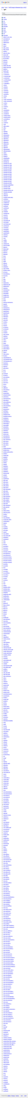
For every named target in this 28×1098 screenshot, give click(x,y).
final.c (4, 343)
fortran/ (5, 24)
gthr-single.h (6, 500)
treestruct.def (6, 1030)
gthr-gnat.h (6, 485)
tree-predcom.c (7, 920)
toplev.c (5, 849)
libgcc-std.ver (6, 605)
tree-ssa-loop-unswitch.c (9, 966)
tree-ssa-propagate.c (8, 980)
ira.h (4, 583)
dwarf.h (5, 304)
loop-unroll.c (6, 626)
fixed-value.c (6, 347)
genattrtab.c (6, 393)
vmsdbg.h (5, 1082)
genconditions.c (7, 402)
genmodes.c (6, 423)
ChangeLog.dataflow (8, 185)
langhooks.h (6, 598)
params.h (5, 687)
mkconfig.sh (6, 646)
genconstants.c (7, 405)
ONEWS (5, 663)
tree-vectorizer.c (7, 1019)
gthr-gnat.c (6, 484)
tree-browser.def (7, 859)
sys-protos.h (6, 829)
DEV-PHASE (6, 268)
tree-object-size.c (7, 909)
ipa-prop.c (5, 548)
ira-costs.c (5, 574)
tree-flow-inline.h (7, 882)
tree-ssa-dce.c (6, 941)
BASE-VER (5, 55)
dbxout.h (5, 254)
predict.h (5, 701)
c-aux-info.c (6, 72)
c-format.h (5, 92)
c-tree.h (5, 120)
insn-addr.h (6, 533)
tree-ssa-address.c (7, 930)
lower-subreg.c (6, 630)
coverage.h (6, 229)
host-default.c (6, 517)
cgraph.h (5, 156)
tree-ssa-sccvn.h (7, 987)
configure (5, 211)
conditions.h (6, 202)
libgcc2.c (5, 606)
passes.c (5, 688)
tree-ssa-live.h (6, 952)
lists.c (4, 615)
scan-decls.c (6, 770)
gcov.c (4, 384)
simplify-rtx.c (6, 802)
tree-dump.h (6, 879)
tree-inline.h (6, 889)
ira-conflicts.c (6, 573)
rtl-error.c (5, 752)
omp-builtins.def (7, 660)
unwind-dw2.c (6, 1050)
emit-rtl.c (5, 318)
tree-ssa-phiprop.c (7, 977)
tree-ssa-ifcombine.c (8, 948)
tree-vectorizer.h (7, 1021)
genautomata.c (7, 395)
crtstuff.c (5, 236)
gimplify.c (5, 459)
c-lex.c (4, 97)
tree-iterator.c (6, 893)
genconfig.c (6, 403)
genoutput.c (6, 428)
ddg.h (4, 261)
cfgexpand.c (6, 136)
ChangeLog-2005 (7, 177)
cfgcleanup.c (6, 135)
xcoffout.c (5, 1089)
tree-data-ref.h (6, 874)
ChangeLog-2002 (7, 172)
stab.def (5, 813)
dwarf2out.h (6, 313)
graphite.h (5, 471)
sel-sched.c (6, 799)
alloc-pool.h (6, 49)
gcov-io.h (5, 380)
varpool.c (5, 1068)
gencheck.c (6, 396)
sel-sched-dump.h (7, 793)
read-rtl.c (5, 719)
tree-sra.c (5, 929)
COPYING (5, 218)
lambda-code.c (6, 587)
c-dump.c (5, 87)
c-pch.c (5, 108)
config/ (5, 19)
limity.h (5, 614)
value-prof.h (6, 1062)
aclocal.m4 (6, 40)
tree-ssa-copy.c (7, 938)
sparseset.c (6, 806)
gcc (6, 7)
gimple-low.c (6, 450)
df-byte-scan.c (6, 270)
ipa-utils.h (5, 566)
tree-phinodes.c (7, 918)
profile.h (5, 715)
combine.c (5, 199)
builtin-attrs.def (7, 65)
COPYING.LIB (6, 220)
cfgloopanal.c (6, 149)
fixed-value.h (6, 348)
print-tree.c (6, 711)
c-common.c (6, 74)
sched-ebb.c (6, 779)
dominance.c (6, 290)
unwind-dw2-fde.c (7, 1046)
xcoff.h (5, 1087)
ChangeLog (6, 161)
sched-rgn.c (6, 783)
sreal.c (4, 809)
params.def (6, 685)
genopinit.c (6, 427)
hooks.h (5, 516)
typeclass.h (6, 1034)
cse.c (4, 238)
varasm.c (5, 1066)
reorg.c (5, 747)
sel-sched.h (6, 800)
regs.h (4, 738)
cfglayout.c (6, 142)
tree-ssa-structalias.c (8, 991)
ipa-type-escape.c (7, 560)
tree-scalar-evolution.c (8, 925)
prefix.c (5, 703)
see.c (4, 790)
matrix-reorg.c (6, 638)
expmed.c (5, 338)
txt (22, 1095)
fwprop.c (5, 366)
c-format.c (5, 90)
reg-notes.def (6, 729)
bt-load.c (5, 63)
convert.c (5, 215)
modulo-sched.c (7, 654)
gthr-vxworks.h (6, 505)
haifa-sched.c (6, 510)
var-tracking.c (6, 1064)
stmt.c (4, 820)
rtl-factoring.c (6, 754)
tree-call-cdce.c (7, 861)
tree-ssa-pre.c (6, 979)
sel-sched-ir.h (6, 797)
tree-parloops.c (7, 914)
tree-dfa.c (5, 875)
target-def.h (6, 834)
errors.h (5, 325)
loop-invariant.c (7, 622)
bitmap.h (5, 62)
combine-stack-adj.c (8, 197)
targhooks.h (6, 840)
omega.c (5, 656)
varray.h (5, 1071)
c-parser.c (5, 106)
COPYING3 (6, 222)
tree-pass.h (6, 916)
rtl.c (4, 756)
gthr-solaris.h (6, 501)
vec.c (4, 1073)
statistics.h (5, 818)
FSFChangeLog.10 (7, 359)
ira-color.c (5, 571)
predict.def (5, 699)
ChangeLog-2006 (7, 179)
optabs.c (5, 669)
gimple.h (5, 457)
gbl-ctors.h (5, 368)
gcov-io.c (5, 379)
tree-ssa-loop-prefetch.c (9, 964)
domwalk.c (6, 291)
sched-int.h (6, 781)
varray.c (5, 1069)
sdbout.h (5, 788)
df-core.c (5, 272)
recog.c (5, 726)
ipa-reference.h (7, 555)
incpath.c (5, 526)
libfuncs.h (5, 603)
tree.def (5, 1027)
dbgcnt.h (5, 250)
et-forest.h (5, 329)
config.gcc (5, 206)
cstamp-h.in (6, 243)
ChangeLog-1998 (7, 165)
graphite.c (5, 469)
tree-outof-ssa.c (7, 913)
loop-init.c (5, 621)
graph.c (5, 462)
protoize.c (5, 717)
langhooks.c (6, 596)
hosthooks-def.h (7, 519)
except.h (5, 332)
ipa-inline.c (5, 546)
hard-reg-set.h (6, 512)
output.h (5, 681)
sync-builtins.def (7, 827)
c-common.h (6, 78)
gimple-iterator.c (7, 448)
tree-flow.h (6, 884)
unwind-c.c (5, 1035)
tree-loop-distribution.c (8, 897)
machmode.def (7, 631)
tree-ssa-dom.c (7, 943)
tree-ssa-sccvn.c (7, 986)
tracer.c (5, 852)
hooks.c (5, 514)
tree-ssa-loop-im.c (7, 955)
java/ (4, 28)
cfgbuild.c (5, 133)
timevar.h (5, 845)
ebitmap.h (5, 316)
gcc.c (4, 370)
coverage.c (6, 227)
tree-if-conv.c (6, 886)
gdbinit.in (5, 387)
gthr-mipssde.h (7, 489)
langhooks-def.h (7, 594)
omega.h (5, 658)
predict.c (5, 697)
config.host (6, 208)
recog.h (5, 728)
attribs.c (5, 51)
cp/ (4, 21)
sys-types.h (6, 831)
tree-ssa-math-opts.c (8, 970)
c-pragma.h (6, 113)
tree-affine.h (6, 856)
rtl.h (4, 760)
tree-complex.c (7, 870)
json (25, 1095)
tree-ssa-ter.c (6, 995)
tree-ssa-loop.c (7, 968)
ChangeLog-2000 (7, 169)
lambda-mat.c (6, 589)
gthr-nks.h (5, 491)
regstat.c (5, 740)
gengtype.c (6, 418)
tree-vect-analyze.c (7, 1012)
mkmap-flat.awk (7, 647)
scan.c (4, 774)
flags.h (4, 352)
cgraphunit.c (6, 160)
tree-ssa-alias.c (7, 932)
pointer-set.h (6, 692)
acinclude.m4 (6, 39)
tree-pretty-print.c (7, 922)
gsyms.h (5, 477)
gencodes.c (6, 400)
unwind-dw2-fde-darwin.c (9, 1043)
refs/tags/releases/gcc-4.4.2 (17, 7)
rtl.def (4, 758)
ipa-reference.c (7, 553)
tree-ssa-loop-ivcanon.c (9, 957)
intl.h (4, 542)
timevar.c (5, 841)
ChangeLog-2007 (7, 181)
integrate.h (6, 539)
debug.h (5, 265)
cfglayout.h (6, 144)
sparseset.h (6, 808)
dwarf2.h (5, 306)
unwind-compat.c (7, 1037)
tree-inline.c (6, 888)
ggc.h (4, 446)
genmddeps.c (6, 421)
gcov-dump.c (6, 377)
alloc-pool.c (6, 47)
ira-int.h (5, 578)
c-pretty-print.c (6, 115)
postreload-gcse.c (7, 694)
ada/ (4, 17)
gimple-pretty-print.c (8, 452)
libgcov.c (5, 610)
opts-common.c (7, 676)
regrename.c (6, 736)
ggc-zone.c (6, 444)
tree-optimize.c (7, 911)
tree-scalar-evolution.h (8, 927)
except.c (5, 331)
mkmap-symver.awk (8, 649)
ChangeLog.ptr (6, 188)
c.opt (4, 124)
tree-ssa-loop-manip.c (8, 961)
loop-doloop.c (6, 619)
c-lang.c (5, 96)
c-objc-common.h (7, 101)
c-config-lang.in (7, 80)
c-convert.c (6, 81)
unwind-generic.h (7, 1053)
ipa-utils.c (5, 564)
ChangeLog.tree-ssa (8, 190)
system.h (5, 833)
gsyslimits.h (6, 478)
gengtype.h (6, 420)
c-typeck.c (5, 122)
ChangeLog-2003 (7, 174)
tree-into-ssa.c (6, 891)
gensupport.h (6, 437)
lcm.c (4, 601)
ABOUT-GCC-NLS (7, 37)
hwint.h (5, 523)
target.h (5, 836)
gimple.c (5, 453)
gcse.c (4, 386)
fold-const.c (6, 354)
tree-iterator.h (6, 895)
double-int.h (6, 297)
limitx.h (5, 612)
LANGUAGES (6, 599)
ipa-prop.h (5, 549)
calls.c (4, 128)
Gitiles (9, 1095)
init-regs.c (5, 530)
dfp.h (4, 281)
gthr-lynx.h (5, 487)
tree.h (4, 1028)
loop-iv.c (5, 624)
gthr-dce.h (5, 482)
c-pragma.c (6, 111)
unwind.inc (5, 1059)
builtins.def (6, 71)
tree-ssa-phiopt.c (7, 975)
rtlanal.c (5, 761)
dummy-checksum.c (8, 302)
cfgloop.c (5, 145)
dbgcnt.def (5, 249)
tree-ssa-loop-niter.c (8, 963)
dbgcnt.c (5, 247)
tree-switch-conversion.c (9, 1009)
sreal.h (4, 811)
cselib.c (5, 240)
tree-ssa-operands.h (8, 973)
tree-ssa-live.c (6, 950)
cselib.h (5, 241)
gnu (2, 7)
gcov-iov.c (5, 382)
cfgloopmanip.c (7, 151)
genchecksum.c (7, 398)
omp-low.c (5, 662)
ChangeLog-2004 (7, 176)
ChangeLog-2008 (7, 183)
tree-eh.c (5, 881)
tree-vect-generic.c (7, 1014)
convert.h (5, 217)
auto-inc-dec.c (6, 53)
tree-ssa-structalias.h (8, 993)
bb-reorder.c (6, 58)
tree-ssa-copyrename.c (8, 939)
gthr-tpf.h (5, 503)
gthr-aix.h (5, 480)
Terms (17, 1095)
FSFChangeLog (7, 357)
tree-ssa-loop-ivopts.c (8, 959)
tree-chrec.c (6, 866)
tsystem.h (5, 1032)
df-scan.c (5, 275)
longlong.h (5, 617)
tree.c (4, 1025)
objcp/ (4, 31)
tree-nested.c (6, 904)
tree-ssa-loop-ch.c (7, 954)
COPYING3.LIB (6, 224)
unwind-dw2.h (6, 1051)
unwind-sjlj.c (6, 1057)
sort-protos (6, 804)
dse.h (4, 300)
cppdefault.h (6, 233)
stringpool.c (6, 824)
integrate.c (5, 537)
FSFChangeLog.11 (7, 361)
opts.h (4, 679)
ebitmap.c (5, 314)
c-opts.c (5, 104)
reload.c (5, 742)
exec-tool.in (6, 334)
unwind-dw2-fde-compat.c (9, 1041)
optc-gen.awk (6, 672)
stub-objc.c (6, 825)
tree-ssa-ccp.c (6, 934)
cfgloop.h (5, 147)
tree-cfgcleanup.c (7, 865)
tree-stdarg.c (6, 1005)
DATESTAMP (6, 245)
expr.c (4, 339)
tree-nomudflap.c (7, 905)
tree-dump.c (6, 877)
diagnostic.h (6, 286)
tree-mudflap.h (6, 902)
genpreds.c (6, 432)
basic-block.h (6, 56)
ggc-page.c (6, 443)
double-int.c (6, 295)
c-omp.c (5, 103)
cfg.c (4, 129)
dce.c (4, 256)
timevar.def (6, 843)
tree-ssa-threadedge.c (8, 996)
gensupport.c (6, 436)
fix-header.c (6, 345)
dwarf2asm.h (6, 309)
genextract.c (6, 409)
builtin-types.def (7, 67)
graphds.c (5, 466)
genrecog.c (6, 434)
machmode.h (6, 633)
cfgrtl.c (5, 152)
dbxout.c (5, 252)
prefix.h (5, 704)
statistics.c (5, 817)
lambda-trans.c (7, 590)
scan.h (4, 776)
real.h (4, 724)
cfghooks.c (6, 138)
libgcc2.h (5, 608)
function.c (5, 363)
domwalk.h (6, 293)
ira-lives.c (5, 580)
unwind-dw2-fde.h (7, 1048)
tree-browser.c (6, 857)
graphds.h (5, 468)
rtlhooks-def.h (6, 763)
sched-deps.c (6, 777)
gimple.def (5, 455)
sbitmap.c (5, 767)
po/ (4, 33)
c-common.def (6, 76)
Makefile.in (6, 637)
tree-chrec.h (6, 868)
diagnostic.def (6, 284)
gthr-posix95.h (6, 496)
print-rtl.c (5, 710)
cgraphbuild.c (6, 158)
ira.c (4, 582)
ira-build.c (5, 569)
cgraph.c (5, 154)
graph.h (5, 464)
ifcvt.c (4, 525)
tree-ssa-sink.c (6, 989)
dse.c (4, 298)
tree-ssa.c (5, 1002)
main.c (4, 635)
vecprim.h (5, 1076)
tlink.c (4, 847)
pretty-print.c (6, 706)
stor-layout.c (6, 822)
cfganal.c (5, 131)
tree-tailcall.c (6, 1011)
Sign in (25, 2)
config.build (6, 204)
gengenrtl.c (6, 412)
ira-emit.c (5, 576)
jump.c (5, 585)
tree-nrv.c (5, 907)
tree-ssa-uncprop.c (7, 1000)
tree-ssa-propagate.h (8, 982)
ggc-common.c (7, 439)
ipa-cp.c (5, 544)
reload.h (5, 744)
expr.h (4, 341)
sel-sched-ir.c (6, 795)
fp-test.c (5, 355)
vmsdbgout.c (6, 1084)
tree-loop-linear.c (7, 898)
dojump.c (5, 288)
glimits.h (5, 460)
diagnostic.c (6, 282)
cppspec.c (5, 234)
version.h (5, 1080)
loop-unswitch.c (7, 628)
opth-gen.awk (6, 674)
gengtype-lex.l (6, 414)
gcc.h (4, 371)
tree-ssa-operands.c (8, 971)
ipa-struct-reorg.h (7, 558)
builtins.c (5, 69)
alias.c (4, 44)
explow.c (5, 336)
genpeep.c (5, 430)
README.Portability (8, 720)
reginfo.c (5, 733)
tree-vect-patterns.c (8, 1016)
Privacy (13, 1095)
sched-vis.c (6, 784)
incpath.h (5, 528)
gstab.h (5, 475)
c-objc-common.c (7, 99)
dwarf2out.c (6, 311)
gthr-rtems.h (6, 498)
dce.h (4, 257)
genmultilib (6, 425)
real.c (4, 722)
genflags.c (5, 411)
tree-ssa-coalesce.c (8, 936)
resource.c (5, 749)
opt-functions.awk (7, 665)
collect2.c (5, 193)
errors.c (5, 323)
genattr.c (5, 391)
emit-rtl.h (5, 320)
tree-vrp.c (5, 1023)
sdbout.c (5, 786)
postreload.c (6, 695)
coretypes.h (6, 225)
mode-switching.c (7, 653)
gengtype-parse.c (7, 416)
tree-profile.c (6, 923)
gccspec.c (5, 375)
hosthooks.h (6, 521)
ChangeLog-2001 (7, 170)
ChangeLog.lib (6, 186)
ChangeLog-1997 (7, 163)
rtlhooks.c (5, 765)
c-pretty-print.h (6, 117)
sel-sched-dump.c (7, 792)
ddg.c (4, 259)
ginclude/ (5, 26)
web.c (4, 1085)
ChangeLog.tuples (7, 192)
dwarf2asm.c (6, 307)
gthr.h (4, 508)
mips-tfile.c (6, 644)
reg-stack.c (6, 731)
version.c (5, 1078)
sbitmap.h (5, 768)
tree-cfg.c (5, 863)
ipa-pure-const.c (7, 551)
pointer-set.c (6, 690)
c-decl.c (5, 85)
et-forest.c (5, 327)
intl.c (4, 541)
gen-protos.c (6, 389)
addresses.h (6, 42)
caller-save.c (6, 126)
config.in (5, 209)
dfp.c (4, 279)
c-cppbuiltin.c (6, 83)
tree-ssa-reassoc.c (7, 984)
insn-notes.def (6, 535)
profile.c (5, 713)
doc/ (4, 23)
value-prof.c (6, 1060)
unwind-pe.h (6, 1055)
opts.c (4, 678)
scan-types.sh (6, 772)
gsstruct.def (6, 473)
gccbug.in (5, 373)
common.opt (6, 201)
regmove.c (5, 735)
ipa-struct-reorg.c (7, 557)
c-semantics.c (6, 119)
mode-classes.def (7, 651)
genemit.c (5, 407)
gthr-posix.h (6, 494)
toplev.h (5, 850)
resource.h (5, 751)
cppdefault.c (6, 231)
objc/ (4, 30)
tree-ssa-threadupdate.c (9, 998)
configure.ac (6, 213)
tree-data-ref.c (6, 872)
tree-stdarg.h (6, 1007)
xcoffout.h (5, 1091)
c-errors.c (5, 88)
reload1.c (5, 745)
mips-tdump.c (6, 642)
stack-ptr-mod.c (7, 815)
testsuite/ (5, 35)
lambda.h (5, 592)
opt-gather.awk (7, 667)
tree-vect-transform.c (8, 1018)
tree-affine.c (6, 854)
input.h (5, 532)
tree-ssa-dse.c (6, 945)
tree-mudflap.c (6, 900)
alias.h (4, 46)
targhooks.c (6, 838)
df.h (4, 277)
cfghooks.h (6, 140)
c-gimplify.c (6, 94)
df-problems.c (6, 274)
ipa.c (4, 567)
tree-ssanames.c (7, 1003)
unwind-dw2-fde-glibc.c (8, 1044)
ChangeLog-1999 (7, 167)
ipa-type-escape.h (7, 562)
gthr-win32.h (6, 507)
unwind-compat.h (7, 1039)
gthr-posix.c (6, 492)
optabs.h (5, 671)
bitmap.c (5, 60)
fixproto (5, 350)
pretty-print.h (6, 708)
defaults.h (5, 266)
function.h (5, 364)
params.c (5, 683)
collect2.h (5, 195)
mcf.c (4, 640)
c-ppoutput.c (6, 110)
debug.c (5, 263)
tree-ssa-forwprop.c (8, 946)
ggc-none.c (6, 441)
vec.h (4, 1075)
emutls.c (5, 322)
